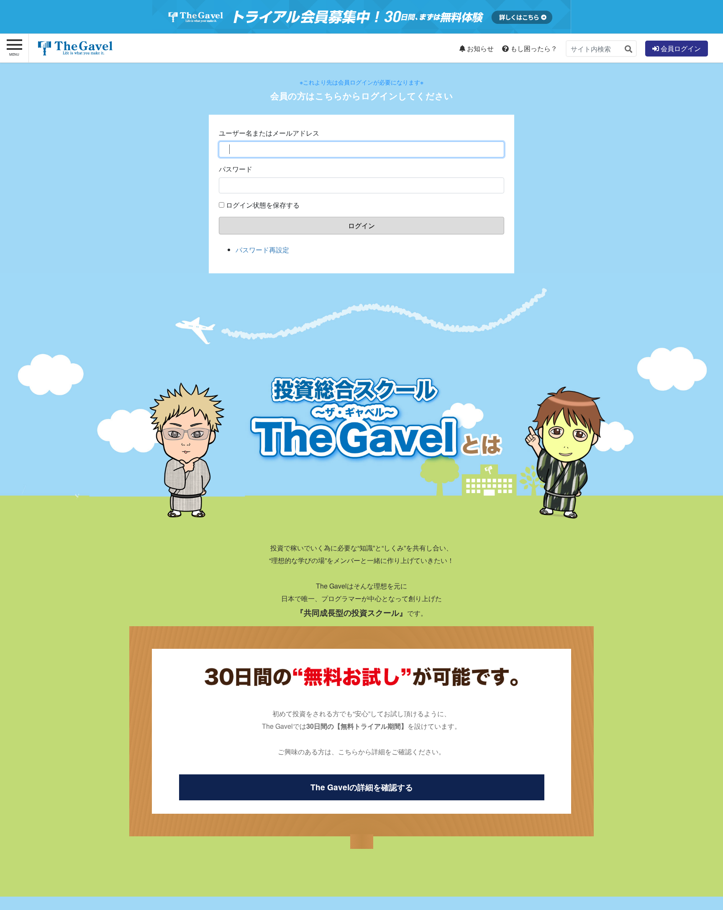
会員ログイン (680, 48)
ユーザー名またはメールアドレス (269, 133)
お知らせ (479, 48)
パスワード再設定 (262, 249)
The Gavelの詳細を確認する (361, 787)
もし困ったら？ (533, 48)
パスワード (235, 169)
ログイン (361, 225)
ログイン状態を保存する (263, 205)
